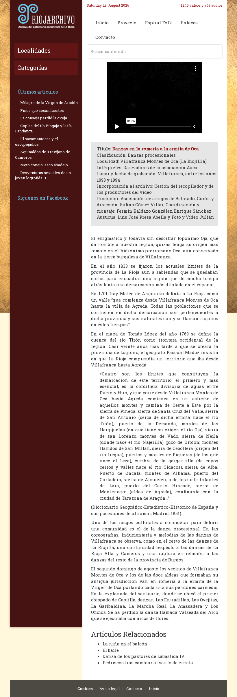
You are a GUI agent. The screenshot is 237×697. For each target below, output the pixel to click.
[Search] (217, 51)
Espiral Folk (158, 22)
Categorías (32, 67)
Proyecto (126, 22)
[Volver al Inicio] (46, 16)
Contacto (105, 37)
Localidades (34, 50)
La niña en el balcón (125, 644)
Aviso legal (109, 688)
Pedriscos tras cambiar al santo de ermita (148, 662)
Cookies (85, 688)
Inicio (102, 22)
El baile (111, 650)
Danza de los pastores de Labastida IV (143, 656)
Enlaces (189, 22)
